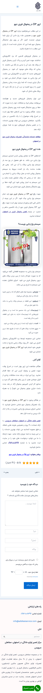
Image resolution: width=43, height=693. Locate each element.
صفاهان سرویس (38, 10)
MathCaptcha (35, 577)
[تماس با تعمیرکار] (37, 688)
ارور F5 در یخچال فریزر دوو (19, 454)
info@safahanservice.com (24, 621)
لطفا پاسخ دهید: (33, 572)
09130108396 (13, 442)
